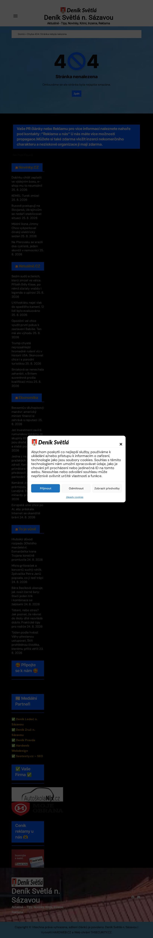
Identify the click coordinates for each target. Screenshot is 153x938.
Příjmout (45, 488)
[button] (119, 442)
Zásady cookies (74, 497)
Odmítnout (76, 488)
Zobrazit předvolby (107, 488)
